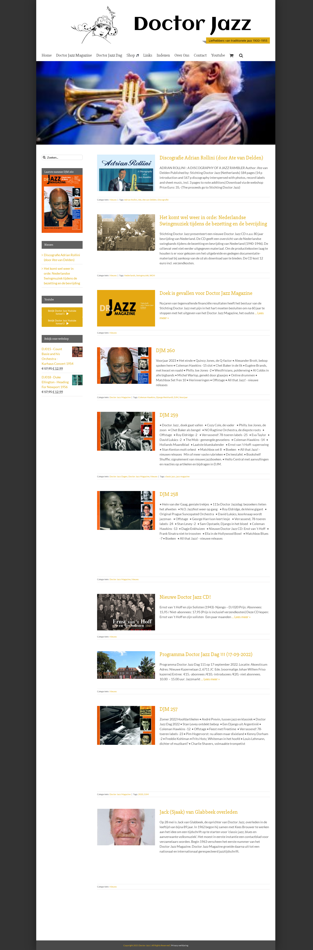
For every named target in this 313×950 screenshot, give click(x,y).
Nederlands (129, 275)
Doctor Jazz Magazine (120, 397)
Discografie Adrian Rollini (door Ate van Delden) (211, 157)
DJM (176, 397)
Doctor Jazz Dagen (119, 476)
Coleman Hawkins (146, 397)
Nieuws (113, 199)
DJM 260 (165, 350)
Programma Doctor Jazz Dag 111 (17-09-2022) (206, 654)
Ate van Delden (149, 199)
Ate (139, 199)
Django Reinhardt (164, 397)
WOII (152, 275)
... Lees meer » (241, 617)
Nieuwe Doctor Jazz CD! (185, 597)
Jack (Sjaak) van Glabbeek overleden (199, 812)
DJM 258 (169, 494)
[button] (241, 55)
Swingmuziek (142, 275)
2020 (140, 794)
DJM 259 (169, 415)
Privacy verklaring (179, 945)
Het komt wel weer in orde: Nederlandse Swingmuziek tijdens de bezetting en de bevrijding (213, 220)
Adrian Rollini (130, 199)
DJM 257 (169, 709)
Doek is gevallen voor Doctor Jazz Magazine (206, 293)
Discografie (163, 199)
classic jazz (170, 476)
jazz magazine (182, 476)
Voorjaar (183, 397)
